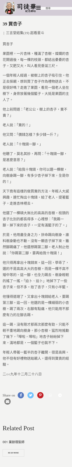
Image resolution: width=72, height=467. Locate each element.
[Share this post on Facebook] (21, 395)
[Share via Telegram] (60, 395)
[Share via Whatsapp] (50, 395)
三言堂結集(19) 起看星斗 (25, 33)
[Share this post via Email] (7, 401)
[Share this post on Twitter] (30, 395)
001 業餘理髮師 (13, 441)
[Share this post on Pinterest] (40, 395)
